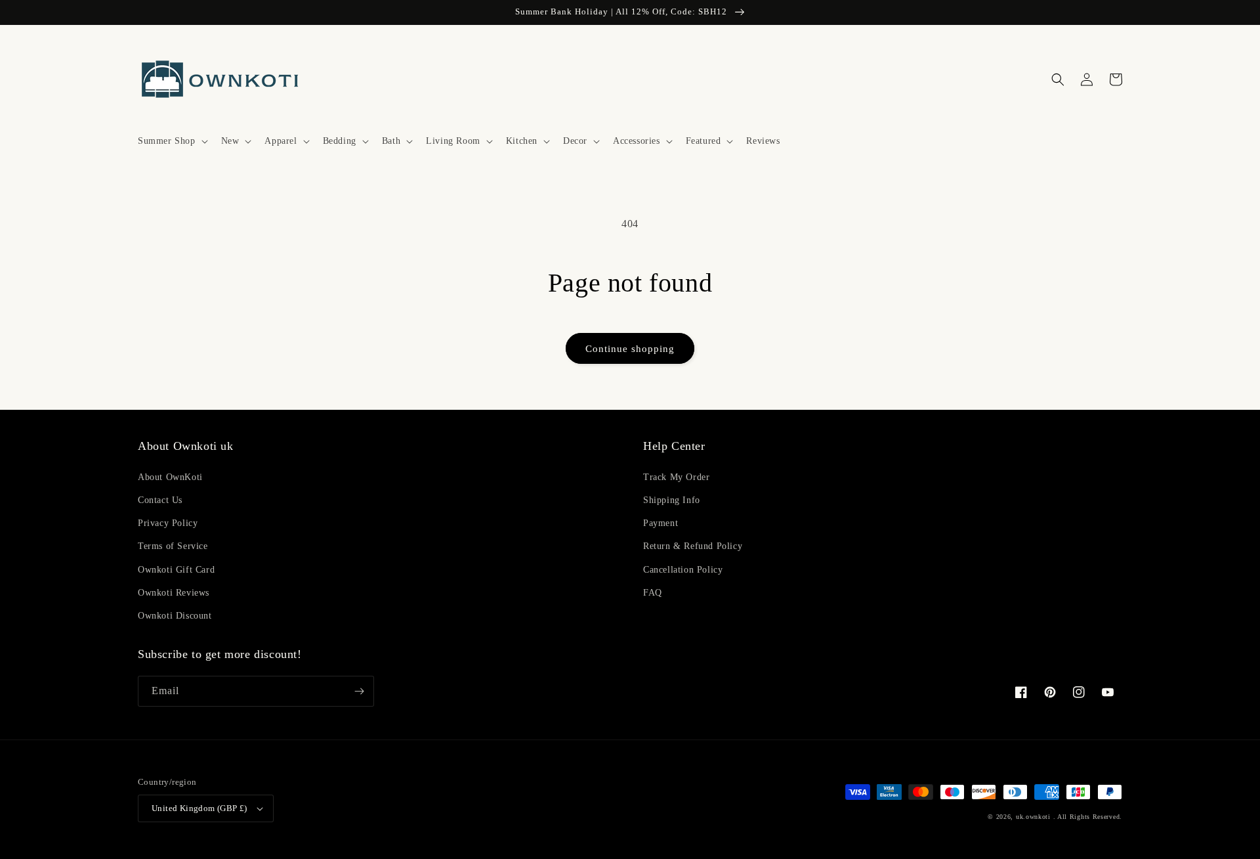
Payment (660, 523)
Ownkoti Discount (175, 616)
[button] (171, 141)
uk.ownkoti (1033, 816)
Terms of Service (173, 546)
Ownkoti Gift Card (176, 570)
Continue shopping (630, 348)
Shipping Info (671, 500)
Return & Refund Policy (692, 546)
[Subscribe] (359, 691)
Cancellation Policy (683, 570)
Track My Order (676, 477)
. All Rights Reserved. (1087, 816)
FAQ (652, 593)
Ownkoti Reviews (173, 593)
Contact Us (160, 500)
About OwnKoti (170, 477)
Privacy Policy (168, 523)
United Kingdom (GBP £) (199, 808)
